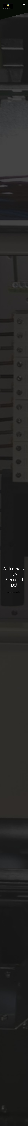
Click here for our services (14, 592)
